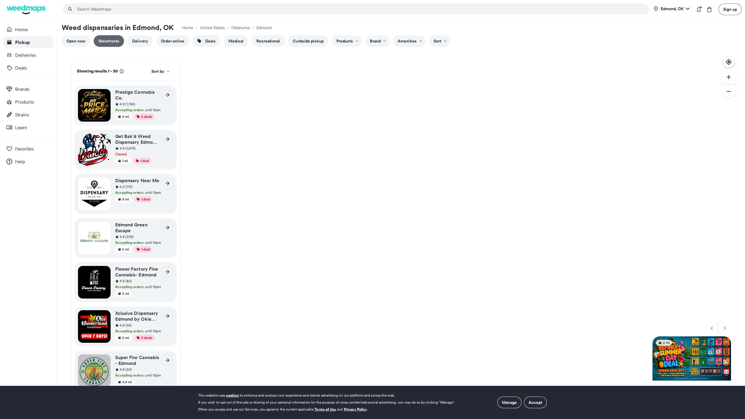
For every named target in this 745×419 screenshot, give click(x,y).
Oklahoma (240, 27)
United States (212, 27)
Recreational (268, 41)
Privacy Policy (355, 409)
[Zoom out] (729, 91)
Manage (509, 402)
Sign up (730, 9)
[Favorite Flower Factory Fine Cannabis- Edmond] (104, 272)
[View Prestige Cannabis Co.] (167, 95)
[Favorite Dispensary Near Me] (104, 183)
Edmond (264, 27)
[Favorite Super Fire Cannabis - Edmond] (104, 360)
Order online (172, 41)
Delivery (140, 41)
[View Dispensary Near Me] (167, 183)
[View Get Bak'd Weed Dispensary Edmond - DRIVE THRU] (167, 139)
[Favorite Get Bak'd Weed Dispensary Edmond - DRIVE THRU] (104, 139)
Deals (210, 41)
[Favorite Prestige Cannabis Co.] (104, 95)
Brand (375, 41)
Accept (535, 402)
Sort (437, 41)
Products (344, 41)
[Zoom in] (729, 77)
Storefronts (108, 41)
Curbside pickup (308, 41)
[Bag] (709, 9)
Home (187, 27)
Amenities (407, 41)
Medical (236, 41)
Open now (76, 41)
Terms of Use (325, 409)
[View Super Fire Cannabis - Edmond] (167, 360)
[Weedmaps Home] (26, 9)
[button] (144, 104)
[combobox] (359, 9)
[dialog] (372, 402)
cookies (232, 395)
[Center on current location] (729, 62)
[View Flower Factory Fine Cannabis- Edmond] (167, 272)
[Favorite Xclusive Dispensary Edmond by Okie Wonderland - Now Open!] (104, 316)
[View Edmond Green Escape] (167, 227)
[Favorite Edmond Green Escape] (104, 228)
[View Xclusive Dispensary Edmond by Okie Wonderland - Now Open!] (167, 316)
